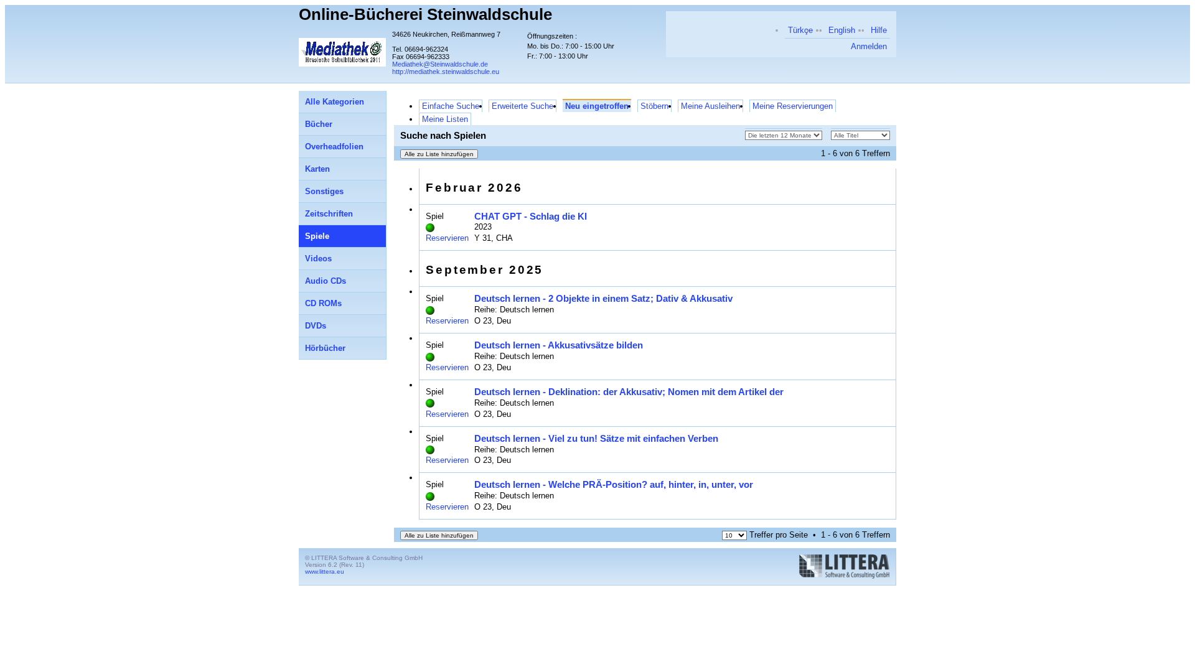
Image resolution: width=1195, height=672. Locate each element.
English (841, 30)
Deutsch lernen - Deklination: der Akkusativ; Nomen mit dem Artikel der (629, 391)
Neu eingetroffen (597, 106)
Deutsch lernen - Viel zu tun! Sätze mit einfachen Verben (596, 438)
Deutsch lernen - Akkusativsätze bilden (558, 345)
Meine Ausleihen (710, 106)
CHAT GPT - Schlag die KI (530, 216)
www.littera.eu (324, 571)
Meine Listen (445, 119)
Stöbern (654, 106)
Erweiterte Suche (522, 106)
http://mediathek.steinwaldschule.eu (445, 71)
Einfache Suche (450, 106)
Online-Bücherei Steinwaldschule (425, 14)
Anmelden (869, 46)
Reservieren (447, 238)
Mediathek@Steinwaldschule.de (440, 64)
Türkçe (800, 30)
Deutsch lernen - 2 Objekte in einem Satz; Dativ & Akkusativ (603, 298)
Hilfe (879, 30)
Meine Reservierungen (792, 106)
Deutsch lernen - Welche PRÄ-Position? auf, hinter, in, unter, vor (613, 484)
